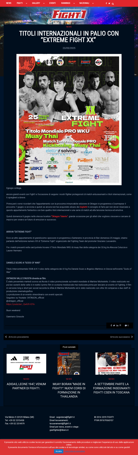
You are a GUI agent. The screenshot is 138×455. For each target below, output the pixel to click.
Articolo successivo (120, 337)
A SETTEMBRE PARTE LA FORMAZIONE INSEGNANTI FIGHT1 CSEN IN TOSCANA (111, 388)
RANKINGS (65, 3)
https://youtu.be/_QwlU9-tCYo (20, 304)
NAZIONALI (84, 3)
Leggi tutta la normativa (74, 451)
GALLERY (36, 3)
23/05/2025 (69, 48)
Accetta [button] (59, 451)
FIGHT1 (20, 3)
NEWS (8, 3)
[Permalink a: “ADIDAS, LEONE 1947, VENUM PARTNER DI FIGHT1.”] (26, 363)
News (69, 27)
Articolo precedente (18, 337)
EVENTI (52, 3)
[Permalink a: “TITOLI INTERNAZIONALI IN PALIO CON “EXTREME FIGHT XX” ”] (69, 119)
